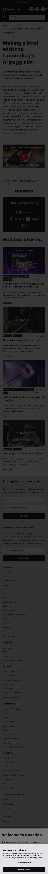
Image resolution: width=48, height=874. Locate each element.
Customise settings (24, 862)
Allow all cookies (24, 869)
